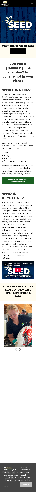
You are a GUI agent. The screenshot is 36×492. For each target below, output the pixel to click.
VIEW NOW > (18, 51)
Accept (26, 485)
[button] (15, 349)
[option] (18, 25)
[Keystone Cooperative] (5, 3)
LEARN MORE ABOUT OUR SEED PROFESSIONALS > (18, 180)
